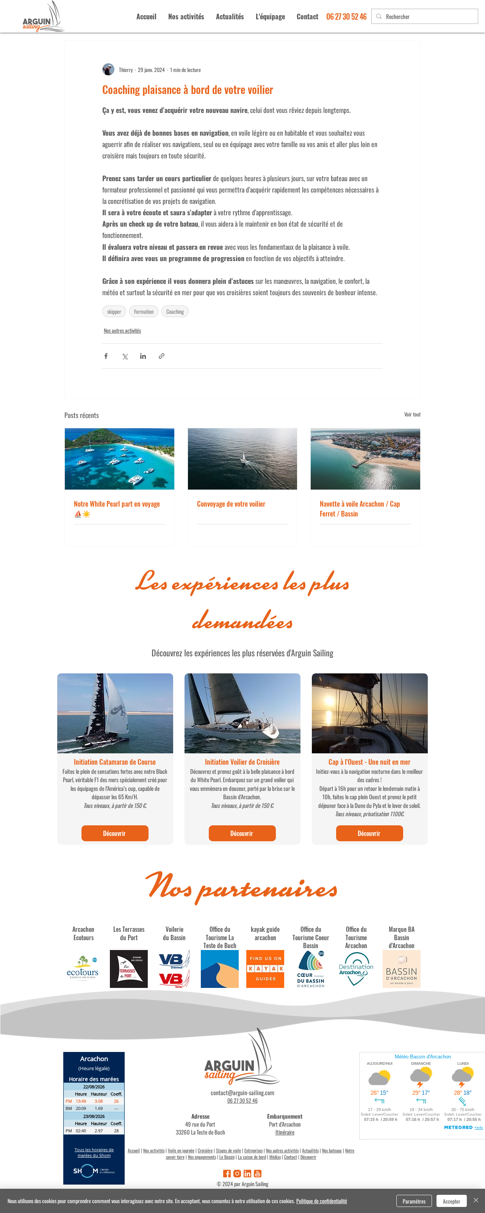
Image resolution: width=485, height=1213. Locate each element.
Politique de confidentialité (321, 1201)
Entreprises (253, 1150)
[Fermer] (475, 1201)
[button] (270, 16)
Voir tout (412, 414)
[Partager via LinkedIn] (143, 356)
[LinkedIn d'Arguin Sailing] (247, 1173)
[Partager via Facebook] (106, 356)
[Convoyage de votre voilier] (242, 459)
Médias (275, 1157)
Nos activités (153, 1150)
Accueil (134, 1150)
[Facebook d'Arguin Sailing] (227, 1173)
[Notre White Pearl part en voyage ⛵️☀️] (119, 459)
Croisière (205, 1150)
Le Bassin (227, 1157)
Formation (143, 311)
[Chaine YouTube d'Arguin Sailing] (257, 1173)
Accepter (451, 1201)
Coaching (175, 311)
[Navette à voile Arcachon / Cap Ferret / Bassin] (365, 459)
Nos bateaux (332, 1150)
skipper (114, 311)
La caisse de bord (252, 1157)
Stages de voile (228, 1150)
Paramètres (414, 1201)
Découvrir (308, 1157)
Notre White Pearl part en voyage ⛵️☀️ (117, 508)
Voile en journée (181, 1150)
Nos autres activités (122, 330)
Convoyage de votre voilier (231, 504)
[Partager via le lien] (161, 356)
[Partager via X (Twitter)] (124, 356)
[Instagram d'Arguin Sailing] (237, 1173)
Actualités (310, 1150)
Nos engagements (202, 1157)
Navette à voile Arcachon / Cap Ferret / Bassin (360, 508)
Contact (290, 1157)
